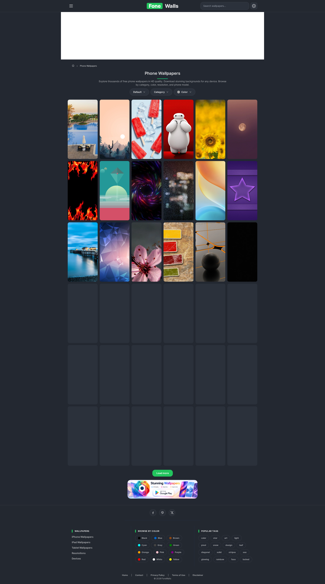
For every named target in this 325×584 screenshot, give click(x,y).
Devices (76, 558)
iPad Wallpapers (81, 542)
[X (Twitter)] (172, 512)
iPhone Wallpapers (82, 536)
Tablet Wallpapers (82, 547)
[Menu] (71, 6)
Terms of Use (178, 575)
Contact (139, 575)
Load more (162, 473)
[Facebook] (153, 512)
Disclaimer (198, 575)
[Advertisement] (162, 35)
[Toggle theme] (254, 6)
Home (125, 575)
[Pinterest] (162, 512)
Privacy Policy (158, 575)
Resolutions (79, 553)
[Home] (73, 65)
